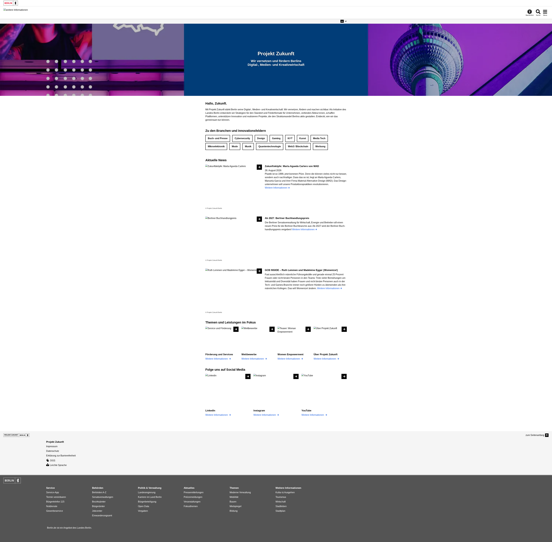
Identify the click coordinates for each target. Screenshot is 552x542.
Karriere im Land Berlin (150, 497)
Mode (235, 146)
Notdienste (51, 506)
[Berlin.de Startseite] (10, 3)
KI (289, 138)
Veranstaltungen (192, 501)
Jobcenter (97, 511)
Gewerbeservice (54, 511)
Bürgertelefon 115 (55, 501)
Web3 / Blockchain (298, 146)
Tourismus (280, 497)
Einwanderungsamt (102, 515)
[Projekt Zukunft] (16, 435)
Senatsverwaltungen (102, 497)
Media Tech (319, 138)
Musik (248, 146)
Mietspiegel (235, 506)
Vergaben (143, 511)
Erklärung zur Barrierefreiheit (61, 455)
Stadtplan (280, 511)
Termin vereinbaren (56, 497)
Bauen (233, 501)
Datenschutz (52, 451)
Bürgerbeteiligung (147, 501)
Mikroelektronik (216, 146)
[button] (343, 21)
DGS (52, 460)
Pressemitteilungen (193, 492)
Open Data (143, 506)
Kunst (302, 138)
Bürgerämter (98, 506)
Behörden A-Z (99, 492)
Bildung (234, 511)
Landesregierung (146, 492)
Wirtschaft (280, 501)
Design (261, 138)
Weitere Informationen (216, 359)
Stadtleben (281, 506)
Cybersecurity (242, 138)
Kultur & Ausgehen (285, 492)
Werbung (320, 146)
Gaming (276, 138)
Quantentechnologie (269, 146)
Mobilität (234, 497)
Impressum (51, 446)
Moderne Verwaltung (240, 492)
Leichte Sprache (58, 465)
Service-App (52, 492)
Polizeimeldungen (193, 497)
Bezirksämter (98, 501)
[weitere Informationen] (15, 12)
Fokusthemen (191, 506)
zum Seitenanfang (535, 435)
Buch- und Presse (218, 138)
